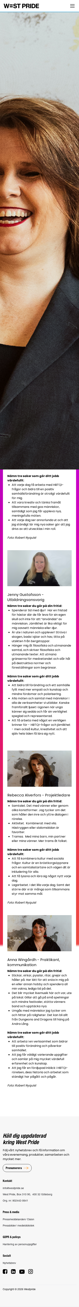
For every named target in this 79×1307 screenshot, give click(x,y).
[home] (21, 5)
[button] (71, 5)
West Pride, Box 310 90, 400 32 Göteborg (27, 1194)
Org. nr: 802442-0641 (15, 1200)
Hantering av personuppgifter (20, 1244)
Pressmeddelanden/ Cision (18, 1219)
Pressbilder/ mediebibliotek (18, 1225)
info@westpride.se (13, 1188)
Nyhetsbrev (9, 1263)
